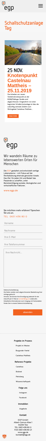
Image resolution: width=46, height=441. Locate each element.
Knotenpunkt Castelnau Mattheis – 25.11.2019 (22, 83)
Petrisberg (20, 377)
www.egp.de (11, 190)
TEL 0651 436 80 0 (23, 427)
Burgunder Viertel (22, 351)
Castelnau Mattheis (23, 356)
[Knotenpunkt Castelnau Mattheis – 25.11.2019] (23, 52)
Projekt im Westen (23, 346)
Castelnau (19, 367)
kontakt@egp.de (24, 299)
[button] (4, 436)
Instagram (23, 393)
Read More (13, 116)
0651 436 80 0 (18, 216)
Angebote (23, 409)
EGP (9, 171)
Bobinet (19, 372)
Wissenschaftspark (23, 382)
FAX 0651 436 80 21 (23, 430)
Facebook (22, 398)
